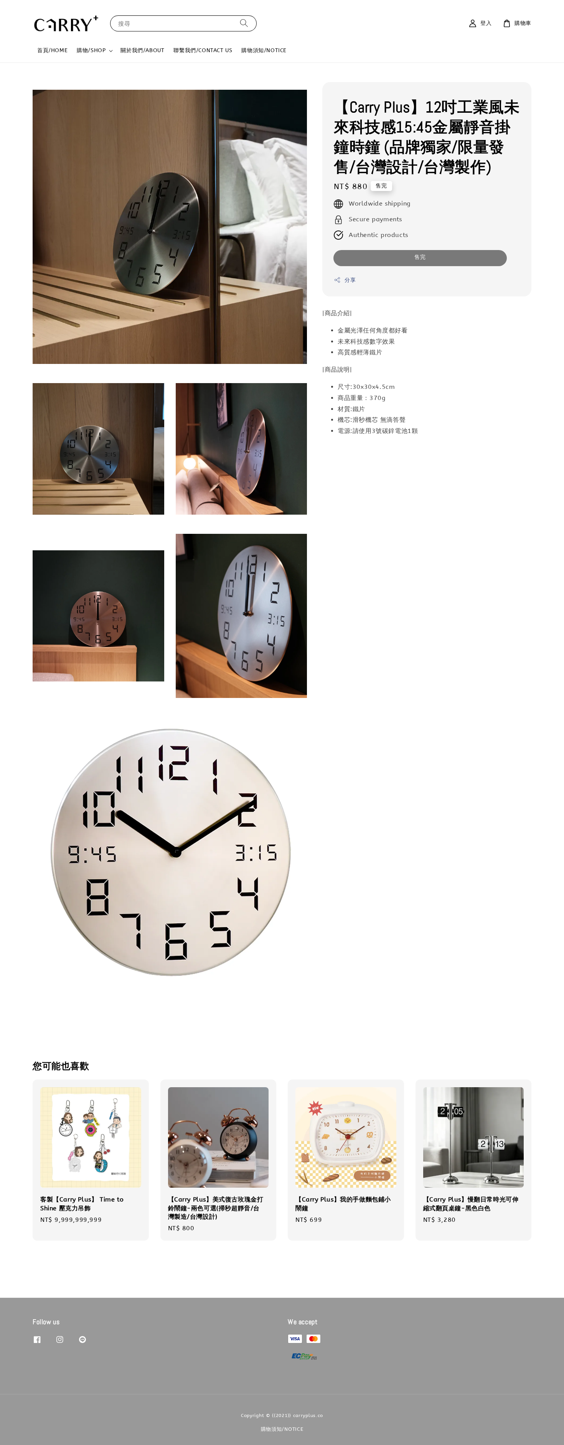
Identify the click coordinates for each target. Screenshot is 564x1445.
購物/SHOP (91, 50)
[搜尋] (244, 23)
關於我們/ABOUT (142, 50)
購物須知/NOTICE (264, 50)
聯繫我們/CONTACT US (202, 50)
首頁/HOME (52, 50)
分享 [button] (350, 280)
